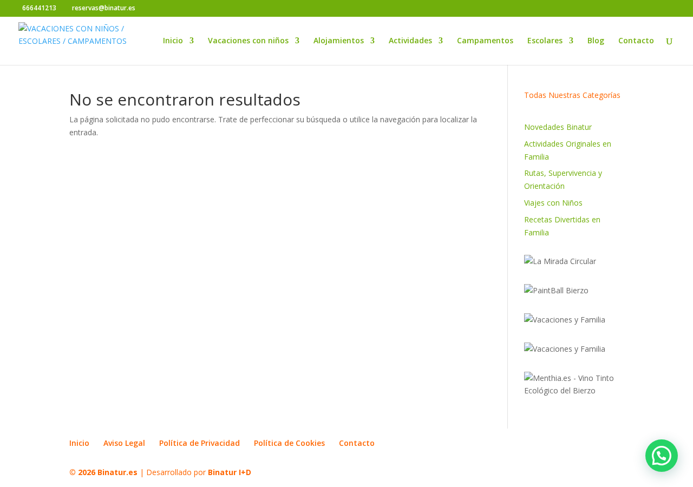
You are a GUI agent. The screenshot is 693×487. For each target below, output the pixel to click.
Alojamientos (338, 41)
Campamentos (485, 41)
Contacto (636, 41)
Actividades (410, 41)
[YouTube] (179, 8)
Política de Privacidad (199, 443)
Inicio (173, 41)
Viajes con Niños (553, 203)
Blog (595, 41)
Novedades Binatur (558, 127)
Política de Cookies (289, 443)
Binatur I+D (229, 472)
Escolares (545, 41)
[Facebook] (146, 8)
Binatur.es (117, 472)
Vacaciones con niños (248, 41)
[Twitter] (163, 8)
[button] (661, 455)
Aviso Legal (124, 443)
